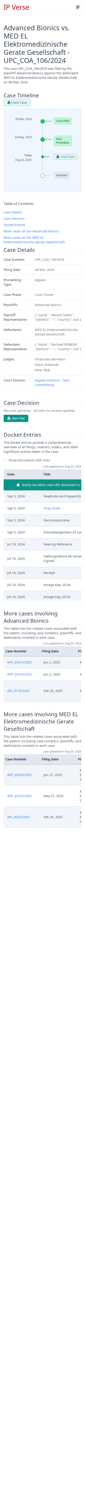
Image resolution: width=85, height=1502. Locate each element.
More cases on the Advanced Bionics (31, 231)
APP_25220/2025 (19, 796)
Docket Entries (14, 225)
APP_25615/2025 (19, 662)
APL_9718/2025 (18, 691)
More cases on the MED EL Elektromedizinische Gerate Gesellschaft (34, 239)
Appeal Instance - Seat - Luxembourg (53, 382)
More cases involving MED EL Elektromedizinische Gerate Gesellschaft (41, 721)
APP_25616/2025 (19, 674)
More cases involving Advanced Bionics (31, 617)
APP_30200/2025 (19, 775)
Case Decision (14, 218)
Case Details (13, 212)
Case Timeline (21, 95)
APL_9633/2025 (18, 817)
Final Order (52, 508)
